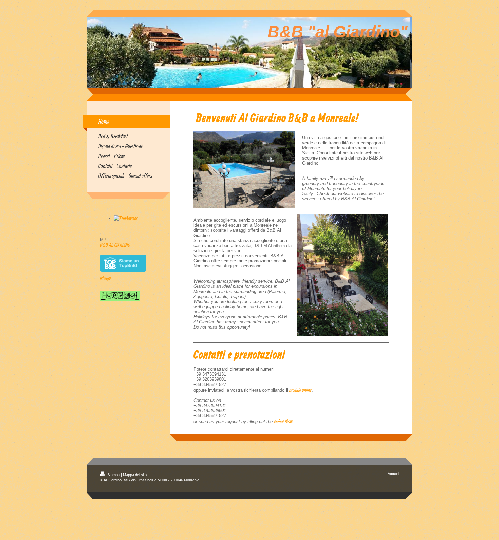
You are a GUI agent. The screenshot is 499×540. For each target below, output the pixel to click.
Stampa (113, 475)
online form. (283, 421)
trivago (105, 278)
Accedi (393, 474)
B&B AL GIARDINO (115, 245)
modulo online (300, 390)
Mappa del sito (135, 475)
